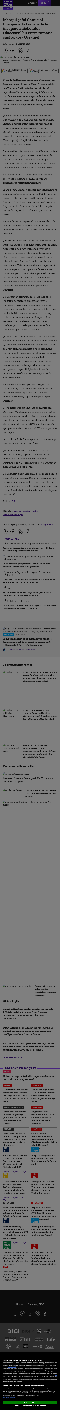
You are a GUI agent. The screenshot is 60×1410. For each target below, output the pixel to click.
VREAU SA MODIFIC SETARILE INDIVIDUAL (30, 1406)
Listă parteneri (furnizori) (9, 1397)
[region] (30, 1381)
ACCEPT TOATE (30, 1402)
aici (56, 1375)
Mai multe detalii (12, 1367)
